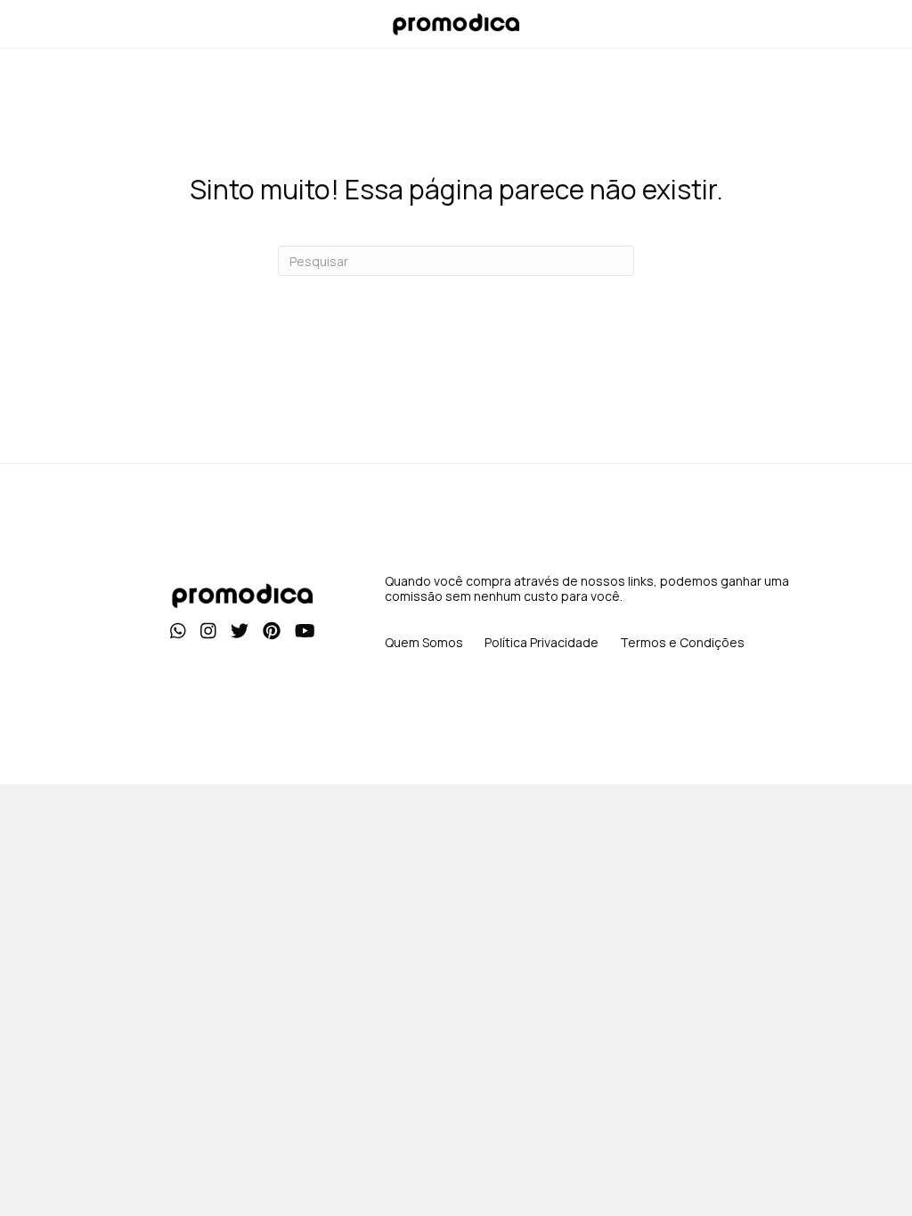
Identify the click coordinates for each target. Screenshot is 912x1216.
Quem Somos (424, 642)
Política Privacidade (541, 642)
